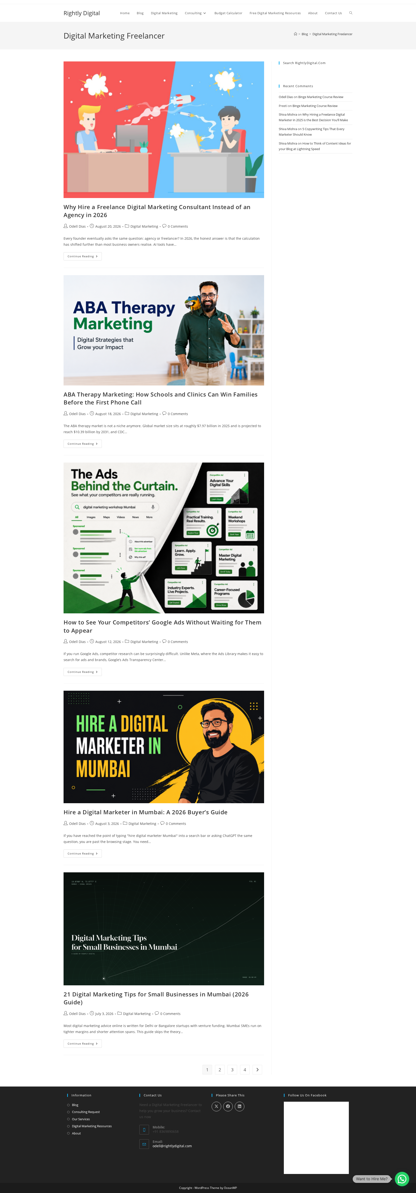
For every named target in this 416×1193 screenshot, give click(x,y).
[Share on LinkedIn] (239, 1106)
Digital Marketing (144, 226)
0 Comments (178, 226)
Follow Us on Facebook (307, 1095)
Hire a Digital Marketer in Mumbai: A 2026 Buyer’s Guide (146, 812)
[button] (402, 1179)
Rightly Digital (82, 13)
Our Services (81, 1119)
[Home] (295, 34)
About (76, 1133)
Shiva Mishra (288, 114)
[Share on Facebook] (228, 1106)
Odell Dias (77, 226)
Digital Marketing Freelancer (332, 34)
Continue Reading (85, 257)
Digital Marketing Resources (92, 1126)
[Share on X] (216, 1106)
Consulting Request (86, 1112)
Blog (75, 1105)
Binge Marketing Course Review (320, 97)
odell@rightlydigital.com (172, 1146)
